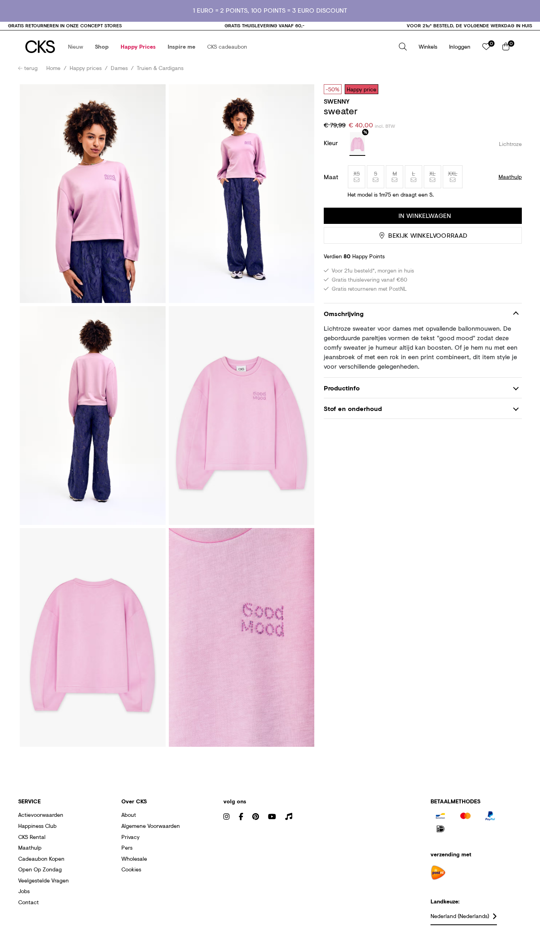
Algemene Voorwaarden (150, 826)
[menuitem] (75, 46)
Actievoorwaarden (40, 814)
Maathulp (30, 847)
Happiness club (37, 826)
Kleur (332, 142)
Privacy (130, 837)
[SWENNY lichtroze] (357, 144)
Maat (331, 177)
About (128, 814)
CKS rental (31, 837)
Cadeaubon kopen (41, 858)
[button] (75, 46)
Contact (28, 902)
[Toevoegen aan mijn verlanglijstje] (509, 89)
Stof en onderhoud (353, 408)
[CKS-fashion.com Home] (40, 46)
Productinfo (342, 387)
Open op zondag (40, 869)
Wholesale (134, 858)
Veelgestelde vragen (43, 880)
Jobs (24, 891)
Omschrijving (344, 313)
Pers (126, 847)
